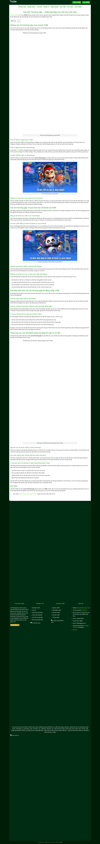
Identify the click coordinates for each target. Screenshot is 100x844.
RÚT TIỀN (70, 7)
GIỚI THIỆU (78, 7)
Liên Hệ (34, 610)
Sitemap (75, 629)
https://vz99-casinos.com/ (83, 607)
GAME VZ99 (31, 7)
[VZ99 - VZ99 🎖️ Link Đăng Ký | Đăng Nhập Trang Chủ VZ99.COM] (14, 2)
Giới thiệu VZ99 (36, 607)
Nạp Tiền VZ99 (56, 612)
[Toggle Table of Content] (18, 21)
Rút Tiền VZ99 (55, 615)
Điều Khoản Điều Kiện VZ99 (27, 494)
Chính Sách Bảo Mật (37, 615)
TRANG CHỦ (22, 7)
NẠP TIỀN (63, 7)
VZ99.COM (84, 610)
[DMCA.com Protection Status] (14, 624)
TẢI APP (39, 7)
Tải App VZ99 (55, 617)
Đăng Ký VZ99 (56, 607)
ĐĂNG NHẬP (54, 7)
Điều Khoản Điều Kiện (37, 619)
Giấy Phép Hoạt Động (37, 612)
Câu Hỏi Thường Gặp (37, 617)
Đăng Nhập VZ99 (56, 610)
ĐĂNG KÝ (46, 7)
